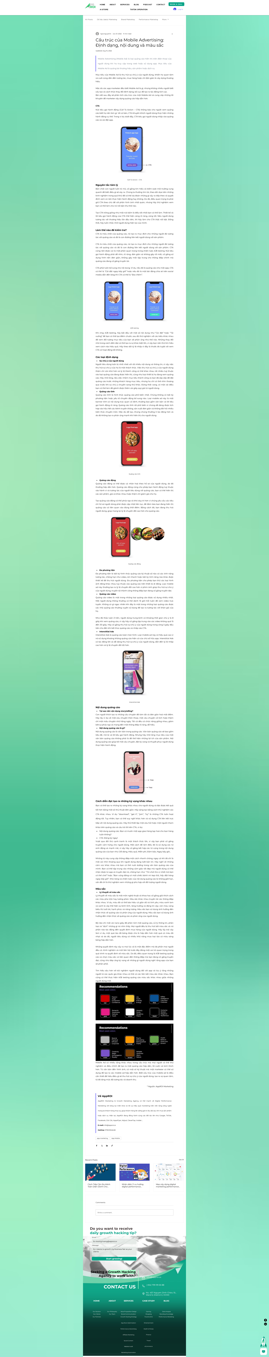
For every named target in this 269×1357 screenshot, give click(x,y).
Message (95, 1245)
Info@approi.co (154, 1277)
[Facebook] (265, 1320)
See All (181, 1160)
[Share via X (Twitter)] (102, 1146)
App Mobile (115, 1138)
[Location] (143, 1286)
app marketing (102, 1138)
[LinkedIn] (265, 1324)
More (164, 19)
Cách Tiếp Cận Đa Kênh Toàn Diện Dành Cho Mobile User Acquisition (99, 1185)
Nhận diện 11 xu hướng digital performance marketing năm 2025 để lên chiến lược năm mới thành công (133, 1185)
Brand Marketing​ (128, 19)
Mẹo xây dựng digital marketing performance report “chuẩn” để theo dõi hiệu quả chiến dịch (168, 1185)
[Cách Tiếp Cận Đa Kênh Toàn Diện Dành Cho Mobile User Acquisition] (100, 1172)
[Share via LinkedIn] (107, 1146)
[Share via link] (112, 1146)
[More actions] (172, 33)
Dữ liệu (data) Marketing (107, 19)
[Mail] (143, 1278)
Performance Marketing (148, 19)
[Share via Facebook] (97, 1146)
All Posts (89, 19)
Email (94, 1237)
